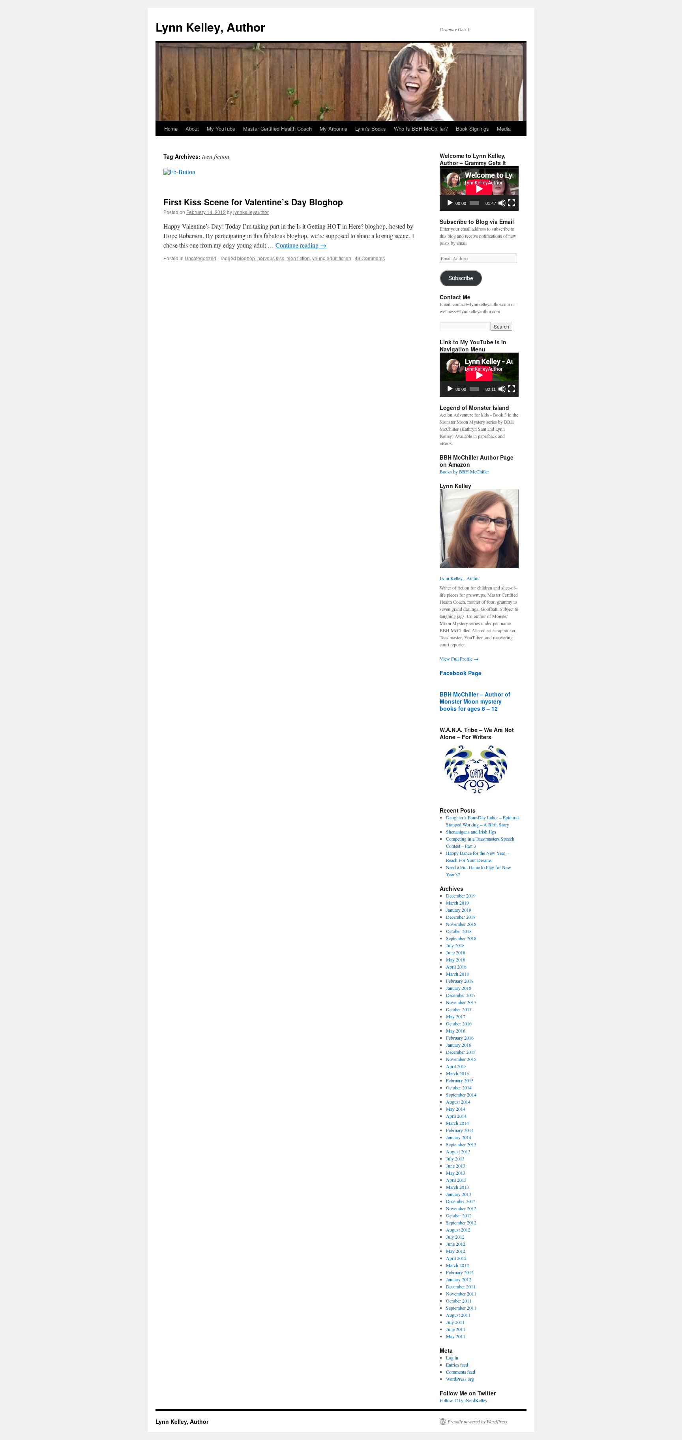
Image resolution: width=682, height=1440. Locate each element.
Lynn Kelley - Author (460, 578)
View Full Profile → (459, 658)
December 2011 (461, 1286)
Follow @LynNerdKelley (463, 1400)
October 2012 (459, 1215)
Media (504, 128)
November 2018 (461, 924)
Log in (452, 1357)
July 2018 (455, 945)
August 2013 (458, 1151)
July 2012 (455, 1236)
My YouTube (221, 128)
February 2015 (460, 1080)
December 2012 (461, 1201)
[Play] (450, 203)
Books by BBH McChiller (464, 471)
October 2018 (459, 931)
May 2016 (455, 1030)
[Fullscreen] (511, 203)
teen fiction (298, 258)
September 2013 (461, 1144)
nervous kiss (270, 258)
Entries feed (457, 1364)
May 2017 (455, 1016)
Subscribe (460, 278)
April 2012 (456, 1258)
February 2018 (460, 981)
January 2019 (458, 910)
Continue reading (300, 245)
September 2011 (461, 1308)
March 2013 (457, 1187)
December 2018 (461, 917)
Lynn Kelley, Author (210, 26)
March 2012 (457, 1265)
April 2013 (456, 1180)
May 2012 (455, 1251)
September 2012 (461, 1222)
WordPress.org (460, 1379)
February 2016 (460, 1037)
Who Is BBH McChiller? (421, 128)
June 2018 (455, 952)
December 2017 (461, 995)
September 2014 (461, 1094)
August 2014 (458, 1101)
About (192, 128)
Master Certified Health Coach (277, 128)
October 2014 (459, 1087)
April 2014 (456, 1116)
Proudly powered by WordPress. (478, 1421)
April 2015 (456, 1066)
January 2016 (458, 1045)
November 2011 (461, 1293)
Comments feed (460, 1372)
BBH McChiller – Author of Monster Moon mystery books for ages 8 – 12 (475, 701)
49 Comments (370, 258)
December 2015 (461, 1052)
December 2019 (461, 895)
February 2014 (460, 1130)
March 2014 (457, 1123)
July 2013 (455, 1158)
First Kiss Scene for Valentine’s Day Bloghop (253, 202)
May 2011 (455, 1336)
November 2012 (461, 1208)
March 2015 (457, 1073)
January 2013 (458, 1194)
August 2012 (458, 1229)
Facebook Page (461, 673)
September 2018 (461, 938)
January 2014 (458, 1137)
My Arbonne (333, 128)
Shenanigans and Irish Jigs (471, 831)
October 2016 (459, 1023)
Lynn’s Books (370, 128)
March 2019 (457, 902)
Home (171, 128)
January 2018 (458, 988)
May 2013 (455, 1173)
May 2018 (455, 959)
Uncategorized (200, 258)
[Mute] (502, 203)
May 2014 (455, 1109)
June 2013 (455, 1165)
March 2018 (457, 974)
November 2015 (461, 1059)
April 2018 (456, 966)
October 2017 (459, 1009)
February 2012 (460, 1272)
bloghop (246, 258)
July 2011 (455, 1322)
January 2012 (458, 1279)
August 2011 (458, 1315)
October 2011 (459, 1300)
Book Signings (472, 128)
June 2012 (455, 1244)
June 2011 (455, 1329)
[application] (479, 188)
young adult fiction (331, 258)
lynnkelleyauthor (251, 211)
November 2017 (461, 1002)
